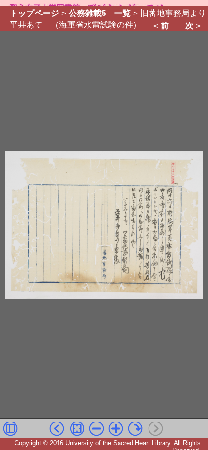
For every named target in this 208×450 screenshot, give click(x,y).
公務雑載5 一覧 (100, 13)
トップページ (34, 13)
